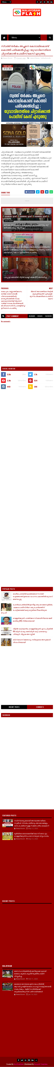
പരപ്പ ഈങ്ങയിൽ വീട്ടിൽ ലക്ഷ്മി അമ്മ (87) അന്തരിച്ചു (25, 277)
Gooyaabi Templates (41, 1064)
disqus (39, 316)
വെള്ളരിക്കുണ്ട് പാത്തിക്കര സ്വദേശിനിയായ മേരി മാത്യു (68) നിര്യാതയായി (32, 619)
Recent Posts (14, 707)
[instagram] (48, 2)
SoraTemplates (19, 1064)
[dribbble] (44, 2)
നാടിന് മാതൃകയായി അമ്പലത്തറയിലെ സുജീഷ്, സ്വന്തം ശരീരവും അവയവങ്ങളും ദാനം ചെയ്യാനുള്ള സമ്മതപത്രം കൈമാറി (31, 823)
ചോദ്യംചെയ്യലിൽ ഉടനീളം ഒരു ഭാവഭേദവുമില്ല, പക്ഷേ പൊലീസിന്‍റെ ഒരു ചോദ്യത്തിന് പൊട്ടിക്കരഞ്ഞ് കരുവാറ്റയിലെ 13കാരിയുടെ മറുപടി (27, 608)
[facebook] (37, 2)
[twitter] (40, 2)
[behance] (51, 2)
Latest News (35, 58)
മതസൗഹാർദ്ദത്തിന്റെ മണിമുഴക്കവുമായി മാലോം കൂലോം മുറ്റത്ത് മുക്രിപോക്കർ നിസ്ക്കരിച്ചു (30, 973)
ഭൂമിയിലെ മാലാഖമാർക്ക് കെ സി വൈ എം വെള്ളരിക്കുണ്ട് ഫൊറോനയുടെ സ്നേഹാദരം (31, 834)
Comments (40, 707)
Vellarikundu (46, 58)
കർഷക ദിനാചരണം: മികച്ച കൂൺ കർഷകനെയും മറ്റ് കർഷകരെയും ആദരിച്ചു (26, 226)
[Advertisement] (27, 420)
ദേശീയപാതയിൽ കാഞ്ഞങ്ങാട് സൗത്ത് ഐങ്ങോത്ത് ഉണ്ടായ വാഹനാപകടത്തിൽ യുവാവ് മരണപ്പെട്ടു (32, 596)
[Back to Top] (36, 1060)
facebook (48, 316)
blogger (32, 316)
